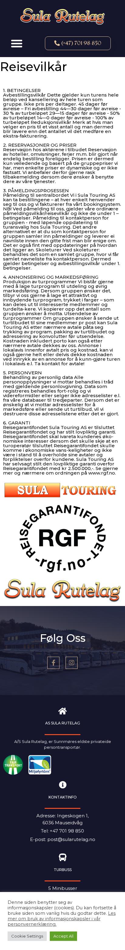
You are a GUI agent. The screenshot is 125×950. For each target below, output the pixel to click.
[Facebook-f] (53, 663)
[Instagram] (72, 663)
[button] (17, 43)
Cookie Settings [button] (27, 936)
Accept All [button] (63, 936)
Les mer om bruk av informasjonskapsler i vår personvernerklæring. (62, 919)
